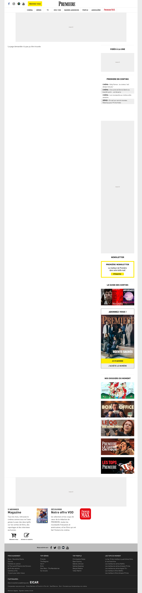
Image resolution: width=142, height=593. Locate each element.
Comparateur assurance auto (16, 586)
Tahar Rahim (77, 571)
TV (48, 10)
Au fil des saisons (14, 568)
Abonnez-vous (35, 4)
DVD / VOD (57, 10)
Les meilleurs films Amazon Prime (117, 573)
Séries (38, 10)
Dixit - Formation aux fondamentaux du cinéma (73, 586)
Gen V (42, 564)
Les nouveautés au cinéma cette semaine (117, 96)
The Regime (44, 561)
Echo (42, 566)
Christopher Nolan (79, 559)
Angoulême (96, 10)
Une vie (10, 561)
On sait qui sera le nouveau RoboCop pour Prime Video (115, 101)
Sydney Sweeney (78, 566)
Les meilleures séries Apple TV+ (116, 568)
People (85, 10)
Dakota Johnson (78, 564)
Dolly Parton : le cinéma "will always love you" (116, 85)
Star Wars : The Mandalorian (50, 568)
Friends (43, 559)
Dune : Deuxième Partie (16, 559)
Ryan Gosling (77, 561)
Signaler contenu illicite (26, 590)
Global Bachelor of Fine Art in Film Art (37, 586)
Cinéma (30, 10)
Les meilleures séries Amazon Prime (117, 566)
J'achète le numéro (117, 366)
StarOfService (54, 586)
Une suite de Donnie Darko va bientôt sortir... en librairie (116, 91)
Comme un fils (13, 571)
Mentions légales (13, 590)
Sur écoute (44, 571)
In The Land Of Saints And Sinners (19, 566)
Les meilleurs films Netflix (114, 571)
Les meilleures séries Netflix (115, 564)
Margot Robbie (78, 568)
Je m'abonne (117, 361)
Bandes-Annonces (71, 10)
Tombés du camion (14, 564)
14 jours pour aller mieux (16, 573)
